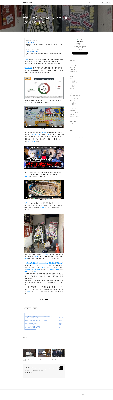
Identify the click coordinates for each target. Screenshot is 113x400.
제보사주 (73, 65)
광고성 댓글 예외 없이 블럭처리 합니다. (76, 137)
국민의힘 (59, 263)
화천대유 (26, 313)
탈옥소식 (74, 106)
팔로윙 (28, 291)
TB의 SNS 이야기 (27, 2)
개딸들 (57, 269)
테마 (73, 104)
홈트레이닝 (74, 84)
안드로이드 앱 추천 (74, 116)
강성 (48, 134)
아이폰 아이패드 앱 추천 (75, 95)
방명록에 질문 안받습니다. (74, 135)
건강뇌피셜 (74, 80)
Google (73, 108)
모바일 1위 (72, 132)
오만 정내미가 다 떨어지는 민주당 (31, 317)
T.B (72, 60)
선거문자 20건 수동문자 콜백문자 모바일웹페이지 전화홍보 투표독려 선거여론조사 (44, 54)
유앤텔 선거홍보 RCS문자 (32, 51)
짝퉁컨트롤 (29, 269)
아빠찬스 (73, 69)
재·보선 (44, 132)
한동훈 (26, 259)
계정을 (27, 271)
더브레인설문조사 (30, 42)
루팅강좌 (72, 119)
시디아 (74, 103)
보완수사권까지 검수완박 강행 (30, 319)
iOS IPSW (73, 93)
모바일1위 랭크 (72, 133)
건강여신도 (37, 269)
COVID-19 (74, 86)
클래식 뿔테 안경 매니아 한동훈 (30, 329)
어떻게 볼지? (46, 254)
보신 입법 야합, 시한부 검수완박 (30, 324)
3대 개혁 (72, 76)
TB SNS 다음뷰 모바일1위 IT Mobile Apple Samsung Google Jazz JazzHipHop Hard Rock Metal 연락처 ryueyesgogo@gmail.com (42, 369)
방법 (35, 271)
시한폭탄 (42, 207)
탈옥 (73, 102)
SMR (73, 85)
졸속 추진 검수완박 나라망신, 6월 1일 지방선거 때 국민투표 (35, 320)
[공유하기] (29, 309)
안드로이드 (73, 110)
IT (71, 123)
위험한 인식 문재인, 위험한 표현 (30, 321)
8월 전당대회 (36, 134)
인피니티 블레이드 (75, 97)
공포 (56, 134)
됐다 (36, 256)
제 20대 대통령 (43, 263)
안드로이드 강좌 (74, 112)
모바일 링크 (42, 267)
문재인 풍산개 (73, 71)
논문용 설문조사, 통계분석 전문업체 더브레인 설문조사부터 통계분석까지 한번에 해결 (44, 44)
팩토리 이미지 (73, 114)
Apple (72, 88)
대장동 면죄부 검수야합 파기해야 (31, 323)
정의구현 (27, 176)
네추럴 (73, 81)
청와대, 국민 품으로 (32, 263)
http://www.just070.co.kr (31, 49)
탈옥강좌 (73, 100)
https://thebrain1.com (30, 40)
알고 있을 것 (31, 141)
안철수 (27, 203)
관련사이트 (83, 394)
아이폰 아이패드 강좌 (75, 90)
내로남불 (72, 67)
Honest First (74, 74)
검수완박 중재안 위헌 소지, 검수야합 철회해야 (33, 326)
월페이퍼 (73, 121)
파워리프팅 (74, 82)
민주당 (27, 59)
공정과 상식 (52, 263)
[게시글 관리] (30, 309)
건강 (72, 78)
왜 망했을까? (51, 269)
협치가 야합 (28, 68)
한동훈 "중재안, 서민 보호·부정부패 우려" (32, 327)
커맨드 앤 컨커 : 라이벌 (76, 98)
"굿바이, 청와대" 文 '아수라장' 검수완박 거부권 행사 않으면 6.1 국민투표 (37, 316)
